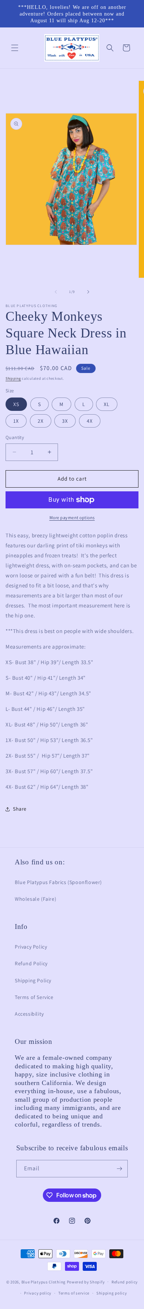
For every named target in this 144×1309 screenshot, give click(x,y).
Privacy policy (37, 1293)
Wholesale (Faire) (35, 899)
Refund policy (125, 1282)
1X (16, 421)
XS (16, 404)
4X (90, 421)
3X (65, 421)
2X (41, 421)
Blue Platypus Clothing (43, 1281)
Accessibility (29, 1013)
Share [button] (20, 808)
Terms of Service (34, 997)
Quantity (15, 437)
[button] (15, 48)
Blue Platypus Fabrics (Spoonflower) (58, 882)
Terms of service (73, 1293)
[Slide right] (88, 292)
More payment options (72, 517)
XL (107, 404)
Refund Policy (31, 963)
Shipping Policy (33, 980)
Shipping (13, 378)
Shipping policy (111, 1293)
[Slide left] (56, 292)
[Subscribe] (119, 1168)
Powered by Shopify (86, 1281)
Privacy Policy (31, 946)
